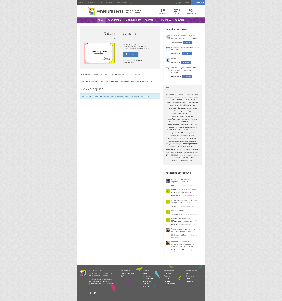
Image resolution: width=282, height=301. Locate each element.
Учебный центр (133, 20)
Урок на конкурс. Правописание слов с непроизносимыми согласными (183, 70)
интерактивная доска (187, 135)
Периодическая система (180, 113)
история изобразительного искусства (182, 141)
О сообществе (122, 3)
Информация (172, 108)
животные (194, 130)
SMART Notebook (174, 102)
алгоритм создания (178, 116)
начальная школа (173, 149)
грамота (171, 127)
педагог (173, 152)
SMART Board (190, 100)
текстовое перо (180, 158)
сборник (182, 155)
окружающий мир (191, 149)
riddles (192, 105)
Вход (187, 3)
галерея (192, 122)
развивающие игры (191, 152)
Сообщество (114, 20)
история (193, 138)
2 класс (195, 94)
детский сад (180, 127)
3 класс (169, 97)
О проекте (167, 273)
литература (177, 144)
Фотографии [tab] (118, 74)
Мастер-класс (192, 108)
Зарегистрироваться (128, 273)
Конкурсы (166, 20)
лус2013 (173, 146)
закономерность (171, 133)
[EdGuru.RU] (105, 11)
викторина (185, 122)
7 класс (190, 97)
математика (189, 146)
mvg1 (173, 185)
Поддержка (151, 20)
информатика (174, 138)
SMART (180, 100)
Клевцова (182, 108)
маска (180, 146)
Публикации (91, 3)
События (179, 20)
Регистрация (199, 3)
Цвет (191, 113)
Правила (167, 276)
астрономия (185, 119)
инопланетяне (174, 135)
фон (191, 160)
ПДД (189, 111)
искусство (185, 138)
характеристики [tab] (101, 74)
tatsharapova (175, 195)
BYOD (196, 97)
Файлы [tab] (137, 74)
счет (171, 158)
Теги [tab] (128, 74)
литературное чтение (190, 144)
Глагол (173, 59)
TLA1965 (174, 206)
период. (179, 152)
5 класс (183, 97)
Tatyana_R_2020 (176, 214)
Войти (123, 276)
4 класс (176, 97)
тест (187, 158)
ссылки (196, 155)
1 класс (187, 94)
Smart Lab (184, 105)
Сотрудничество (169, 283)
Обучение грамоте (180, 111)
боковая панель (174, 122)
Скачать (132, 54)
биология (194, 119)
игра (180, 132)
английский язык (174, 119)
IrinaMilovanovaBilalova (179, 235)
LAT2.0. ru (173, 100)
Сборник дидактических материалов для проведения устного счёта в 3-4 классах (182, 244)
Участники (109, 3)
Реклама (167, 278)
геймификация (173, 124)
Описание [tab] (85, 74)
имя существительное (191, 133)
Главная (80, 3)
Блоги (101, 3)
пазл (167, 152)
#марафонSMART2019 (174, 94)
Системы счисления (179, 211)
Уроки (101, 20)
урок (192, 158)
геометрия (194, 124)
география (184, 124)
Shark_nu (174, 224)
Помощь (167, 281)
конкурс (169, 144)
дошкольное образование (178, 130)
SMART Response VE (190, 102)
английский (189, 116)
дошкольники (191, 127)
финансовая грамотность (180, 160)
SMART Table (174, 105)
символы (189, 155)
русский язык (172, 155)
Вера (132, 62)
